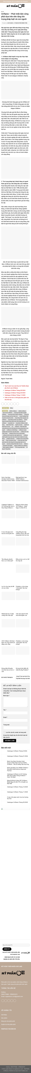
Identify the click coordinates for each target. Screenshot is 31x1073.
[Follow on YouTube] (14, 1000)
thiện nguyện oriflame (8, 447)
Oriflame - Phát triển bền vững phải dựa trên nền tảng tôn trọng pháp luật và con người (15, 428)
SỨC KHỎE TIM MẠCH (7, 677)
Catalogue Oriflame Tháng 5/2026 (17, 751)
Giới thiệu (4, 1015)
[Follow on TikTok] (5, 1000)
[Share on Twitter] (8, 403)
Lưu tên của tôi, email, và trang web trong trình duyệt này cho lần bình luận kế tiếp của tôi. (15, 735)
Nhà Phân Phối (9, 424)
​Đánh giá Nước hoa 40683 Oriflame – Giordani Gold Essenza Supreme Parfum (18, 769)
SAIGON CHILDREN (7, 445)
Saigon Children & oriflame (20, 445)
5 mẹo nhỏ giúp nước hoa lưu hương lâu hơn (17, 797)
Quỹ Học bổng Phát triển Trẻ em (14, 443)
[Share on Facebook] (5, 403)
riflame (25, 443)
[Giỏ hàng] (29, 6)
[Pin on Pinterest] (14, 403)
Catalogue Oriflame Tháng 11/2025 (15, 395)
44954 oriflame (22, 411)
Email (5, 717)
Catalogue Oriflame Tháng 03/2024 (15, 393)
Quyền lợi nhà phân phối (8, 1024)
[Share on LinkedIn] (17, 403)
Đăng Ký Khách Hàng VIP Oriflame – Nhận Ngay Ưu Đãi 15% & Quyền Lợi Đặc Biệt (17, 782)
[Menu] (2, 5)
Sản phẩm (4, 1018)
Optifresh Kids (18, 424)
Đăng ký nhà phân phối (8, 1021)
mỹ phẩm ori (11, 423)
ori (12, 426)
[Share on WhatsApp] (2, 403)
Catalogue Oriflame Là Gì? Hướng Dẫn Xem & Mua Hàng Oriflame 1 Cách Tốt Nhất (17, 775)
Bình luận (6, 695)
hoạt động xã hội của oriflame (15, 419)
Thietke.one (24, 1071)
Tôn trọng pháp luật (19, 447)
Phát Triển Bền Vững (11, 440)
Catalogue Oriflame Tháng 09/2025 (17, 802)
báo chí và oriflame (7, 412)
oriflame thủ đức (10, 438)
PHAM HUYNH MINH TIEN (21, 23)
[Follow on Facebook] (2, 1000)
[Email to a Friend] (11, 403)
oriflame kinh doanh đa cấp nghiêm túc (12, 435)
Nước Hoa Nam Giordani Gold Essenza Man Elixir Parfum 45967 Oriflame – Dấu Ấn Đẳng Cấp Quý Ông (18, 763)
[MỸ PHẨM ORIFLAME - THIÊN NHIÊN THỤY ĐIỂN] (15, 6)
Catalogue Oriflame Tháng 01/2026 (17, 756)
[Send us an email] (8, 1000)
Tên (4, 710)
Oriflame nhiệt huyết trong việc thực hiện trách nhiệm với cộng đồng (15, 437)
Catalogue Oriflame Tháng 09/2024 (15, 390)
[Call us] (11, 1000)
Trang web (6, 724)
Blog (2, 11)
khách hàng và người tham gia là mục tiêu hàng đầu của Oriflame (14, 421)
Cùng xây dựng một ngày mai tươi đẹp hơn (15, 415)
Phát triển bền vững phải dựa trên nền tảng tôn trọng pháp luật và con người (14, 442)
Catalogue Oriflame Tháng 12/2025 (17, 787)
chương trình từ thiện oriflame (15, 414)
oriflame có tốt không (12, 430)
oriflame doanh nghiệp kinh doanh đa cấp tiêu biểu (14, 430)
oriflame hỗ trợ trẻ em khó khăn (16, 433)
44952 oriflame (13, 411)
